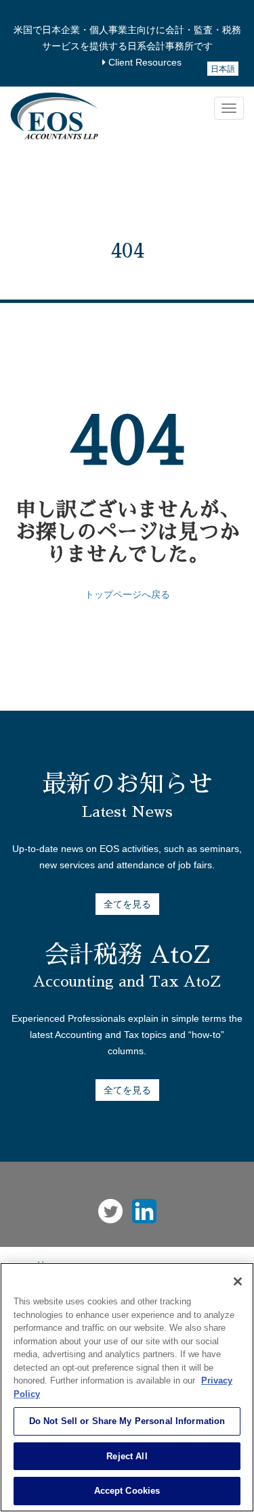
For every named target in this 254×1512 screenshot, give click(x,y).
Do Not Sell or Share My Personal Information (127, 1421)
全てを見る (127, 904)
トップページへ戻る (127, 594)
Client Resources (144, 62)
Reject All (126, 1456)
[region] (127, 1387)
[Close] (238, 1281)
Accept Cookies (127, 1491)
